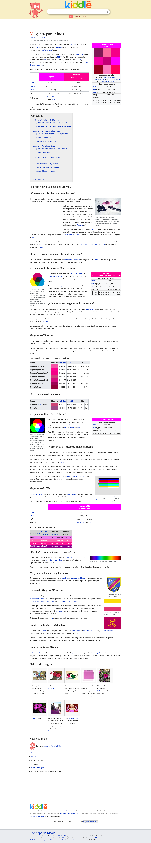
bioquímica (85, 244)
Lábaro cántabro (108, 631)
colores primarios (76, 273)
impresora (35, 691)
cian (50, 279)
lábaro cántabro (37, 653)
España (98, 653)
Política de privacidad (69, 840)
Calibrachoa (101, 691)
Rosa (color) (35, 753)
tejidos (40, 247)
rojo (65, 427)
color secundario (65, 425)
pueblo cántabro (78, 653)
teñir (103, 244)
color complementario (72, 259)
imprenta (51, 688)
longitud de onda (71, 557)
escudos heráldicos (77, 578)
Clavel (34, 718)
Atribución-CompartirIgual (68, 813)
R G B (45, 534)
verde (96, 259)
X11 (53, 99)
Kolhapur (51, 731)
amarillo (82, 276)
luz (45, 59)
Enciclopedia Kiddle (65, 811)
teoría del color (47, 50)
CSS (48, 96)
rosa (104, 77)
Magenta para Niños (37, 816)
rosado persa (105, 81)
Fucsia (33, 756)
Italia (33, 237)
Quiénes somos (55, 840)
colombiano (76, 630)
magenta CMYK (112, 77)
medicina (94, 244)
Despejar (102, 12)
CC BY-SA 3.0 (62, 836)
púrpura (59, 47)
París (51, 618)
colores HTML (38, 494)
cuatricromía (90, 309)
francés (64, 596)
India (56, 731)
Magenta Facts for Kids (52, 746)
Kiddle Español (34, 840)
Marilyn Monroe (74, 718)
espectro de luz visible (54, 560)
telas (93, 229)
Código (44, 531)
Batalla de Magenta (38, 767)
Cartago (44, 630)
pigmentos (79, 54)
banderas (65, 578)
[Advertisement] (75, 24)
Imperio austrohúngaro (69, 601)
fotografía (92, 696)
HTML (95, 87)
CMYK (95, 92)
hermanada (59, 611)
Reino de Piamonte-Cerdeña (43, 601)
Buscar (106, 11)
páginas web (71, 494)
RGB (94, 89)
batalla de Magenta (72, 235)
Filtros (83, 686)
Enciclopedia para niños (37, 37)
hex (48, 531)
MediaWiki (94, 838)
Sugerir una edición (90, 822)
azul (78, 427)
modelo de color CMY (55, 276)
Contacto (82, 840)
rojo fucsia (113, 81)
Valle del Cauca (89, 630)
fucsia (73, 44)
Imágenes (77, 16)
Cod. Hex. (62, 362)
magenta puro (115, 79)
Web (71, 16)
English (85, 16)
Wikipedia (64, 838)
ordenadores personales (76, 476)
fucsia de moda (99, 79)
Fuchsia (80, 225)
